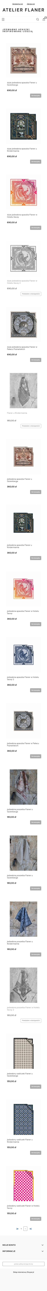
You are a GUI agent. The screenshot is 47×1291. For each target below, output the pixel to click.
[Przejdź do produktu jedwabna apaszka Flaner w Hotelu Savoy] (23, 588)
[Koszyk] (44, 19)
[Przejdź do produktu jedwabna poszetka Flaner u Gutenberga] (23, 787)
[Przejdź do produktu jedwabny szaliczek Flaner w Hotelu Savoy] (23, 1183)
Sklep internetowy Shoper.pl (23, 1272)
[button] (3, 19)
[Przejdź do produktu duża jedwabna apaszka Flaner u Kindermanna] (23, 126)
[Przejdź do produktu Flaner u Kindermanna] (23, 390)
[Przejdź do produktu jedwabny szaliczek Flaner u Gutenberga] (23, 1051)
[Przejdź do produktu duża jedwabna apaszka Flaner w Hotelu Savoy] (23, 192)
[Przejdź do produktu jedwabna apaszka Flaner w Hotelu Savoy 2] (23, 654)
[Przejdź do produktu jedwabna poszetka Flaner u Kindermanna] (23, 919)
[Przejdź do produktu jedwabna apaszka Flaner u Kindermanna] (23, 522)
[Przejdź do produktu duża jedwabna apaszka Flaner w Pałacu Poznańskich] (23, 324)
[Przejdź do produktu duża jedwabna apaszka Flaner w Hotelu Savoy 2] (23, 258)
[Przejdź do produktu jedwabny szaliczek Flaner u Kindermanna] (23, 1117)
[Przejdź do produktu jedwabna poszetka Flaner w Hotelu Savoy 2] (23, 985)
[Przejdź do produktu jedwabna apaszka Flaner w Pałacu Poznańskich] (23, 721)
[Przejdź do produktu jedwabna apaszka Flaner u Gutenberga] (23, 456)
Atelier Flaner (24, 10)
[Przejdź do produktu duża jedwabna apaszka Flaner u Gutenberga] (23, 60)
